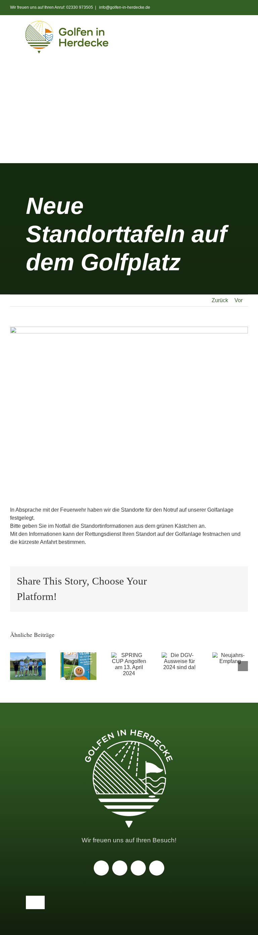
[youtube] (119, 868)
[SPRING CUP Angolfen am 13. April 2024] (129, 664)
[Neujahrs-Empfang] (230, 658)
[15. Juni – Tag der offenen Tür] (78, 666)
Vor (238, 300)
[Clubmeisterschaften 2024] (28, 666)
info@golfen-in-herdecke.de (124, 7)
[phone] (156, 868)
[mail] (138, 868)
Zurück (220, 300)
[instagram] (101, 868)
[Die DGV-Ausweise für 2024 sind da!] (179, 661)
